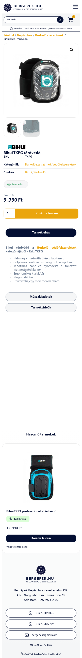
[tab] (41, 233)
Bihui (28, 172)
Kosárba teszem (47, 213)
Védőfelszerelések (64, 164)
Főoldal (9, 35)
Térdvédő (39, 172)
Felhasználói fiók (41, 645)
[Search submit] (60, 20)
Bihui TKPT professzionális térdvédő (31, 511)
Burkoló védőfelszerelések (57, 247)
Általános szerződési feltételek (41, 654)
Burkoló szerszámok (49, 35)
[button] (71, 49)
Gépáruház (24, 35)
